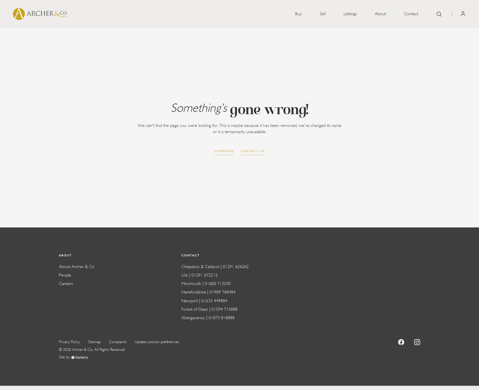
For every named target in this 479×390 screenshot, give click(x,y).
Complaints (118, 342)
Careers (66, 283)
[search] (439, 14)
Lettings (350, 13)
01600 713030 (218, 283)
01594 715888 (225, 309)
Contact (411, 13)
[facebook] (401, 341)
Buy (298, 13)
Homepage (224, 151)
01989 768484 (223, 292)
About (380, 13)
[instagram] (417, 341)
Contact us (252, 151)
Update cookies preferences (157, 342)
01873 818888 (222, 317)
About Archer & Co (77, 266)
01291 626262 (236, 266)
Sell (323, 13)
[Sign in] (463, 14)
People (65, 275)
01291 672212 (205, 275)
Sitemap (94, 342)
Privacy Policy (69, 342)
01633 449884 (214, 300)
